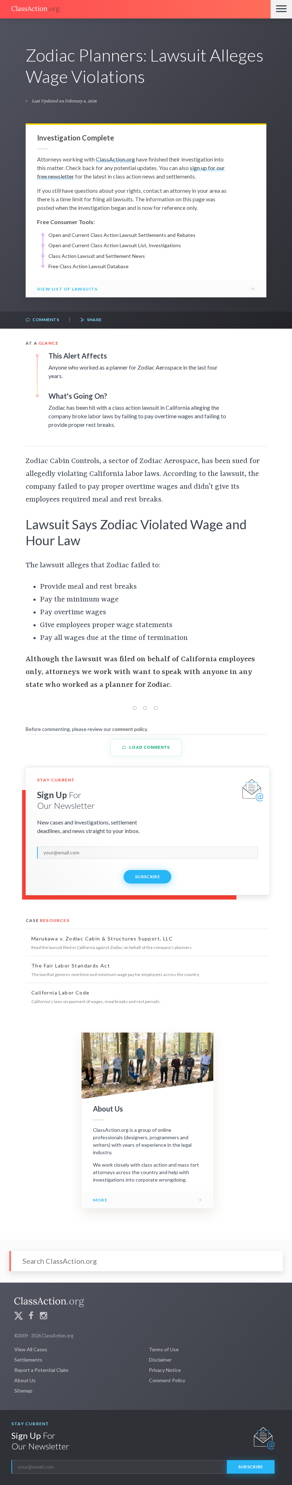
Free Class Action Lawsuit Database (88, 266)
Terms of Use (164, 1349)
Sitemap (23, 1391)
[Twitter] (18, 1316)
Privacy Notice (165, 1370)
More (100, 1200)
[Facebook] (31, 1316)
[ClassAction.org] (135, 9)
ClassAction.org (115, 159)
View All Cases (30, 1349)
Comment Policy (167, 1380)
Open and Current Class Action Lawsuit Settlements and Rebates (121, 235)
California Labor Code (60, 993)
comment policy (129, 729)
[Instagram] (43, 1316)
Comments (45, 319)
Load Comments (149, 747)
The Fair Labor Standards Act (70, 965)
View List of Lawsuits (67, 289)
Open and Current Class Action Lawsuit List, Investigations (114, 245)
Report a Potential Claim (41, 1370)
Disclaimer (160, 1360)
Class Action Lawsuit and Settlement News (96, 256)
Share (93, 319)
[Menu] (281, 9)
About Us (25, 1380)
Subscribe (147, 876)
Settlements (28, 1360)
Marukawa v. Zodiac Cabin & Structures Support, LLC (102, 938)
